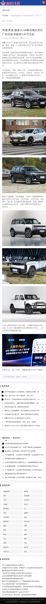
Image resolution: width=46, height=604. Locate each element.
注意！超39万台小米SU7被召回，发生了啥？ (19, 395)
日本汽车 (26, 500)
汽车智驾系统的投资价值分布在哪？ (17, 443)
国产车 (26, 504)
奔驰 (4, 534)
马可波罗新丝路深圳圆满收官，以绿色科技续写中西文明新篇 (22, 586)
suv (25, 508)
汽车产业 (6, 551)
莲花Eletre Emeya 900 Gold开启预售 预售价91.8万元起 (22, 425)
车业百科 (5, 15)
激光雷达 (6, 508)
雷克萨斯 (26, 495)
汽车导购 (6, 517)
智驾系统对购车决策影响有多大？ (16, 458)
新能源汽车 (6, 491)
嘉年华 (26, 547)
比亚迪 (5, 504)
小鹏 (25, 526)
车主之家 (26, 521)
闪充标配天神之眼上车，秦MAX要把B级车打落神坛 (21, 414)
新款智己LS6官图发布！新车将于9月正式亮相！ (21, 451)
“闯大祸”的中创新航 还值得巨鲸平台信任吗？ (17, 573)
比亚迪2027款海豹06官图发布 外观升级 (15, 589)
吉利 (25, 530)
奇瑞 (4, 513)
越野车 (26, 513)
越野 (4, 526)
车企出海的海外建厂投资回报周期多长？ (15, 584)
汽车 (25, 543)
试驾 (4, 543)
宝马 (4, 538)
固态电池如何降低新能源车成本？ (13, 578)
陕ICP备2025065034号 (38, 599)
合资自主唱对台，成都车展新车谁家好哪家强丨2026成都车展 (24, 403)
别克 (25, 517)
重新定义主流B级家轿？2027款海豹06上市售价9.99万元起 (23, 410)
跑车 (25, 538)
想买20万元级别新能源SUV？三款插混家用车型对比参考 (20, 581)
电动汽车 (6, 547)
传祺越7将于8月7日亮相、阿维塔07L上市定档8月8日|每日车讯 (22, 568)
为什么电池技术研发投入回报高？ (13, 565)
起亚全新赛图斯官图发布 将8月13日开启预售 (17, 576)
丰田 (4, 500)
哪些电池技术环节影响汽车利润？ (13, 570)
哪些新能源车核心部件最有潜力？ (16, 473)
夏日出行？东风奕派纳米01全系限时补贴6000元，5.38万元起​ (24, 399)
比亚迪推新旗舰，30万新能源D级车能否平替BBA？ (22, 466)
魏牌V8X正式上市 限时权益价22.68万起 (17, 418)
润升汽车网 (6, 10)
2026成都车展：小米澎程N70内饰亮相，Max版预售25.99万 (24, 455)
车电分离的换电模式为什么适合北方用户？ (16, 592)
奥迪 (25, 534)
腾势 (4, 530)
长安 (25, 551)
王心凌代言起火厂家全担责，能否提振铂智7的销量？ (19, 595)
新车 (4, 495)
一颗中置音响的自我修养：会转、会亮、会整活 (20, 422)
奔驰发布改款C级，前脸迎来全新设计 (16, 407)
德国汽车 (6, 521)
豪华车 (26, 491)
